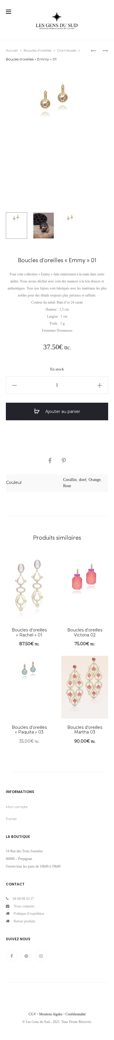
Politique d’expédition (29, 914)
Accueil (12, 50)
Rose (67, 486)
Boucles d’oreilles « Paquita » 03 (29, 730)
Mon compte (16, 806)
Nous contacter (24, 906)
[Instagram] (41, 956)
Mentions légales (51, 1014)
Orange (95, 479)
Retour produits (24, 921)
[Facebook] (12, 956)
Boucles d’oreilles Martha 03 (84, 730)
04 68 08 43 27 (23, 899)
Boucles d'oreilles (37, 50)
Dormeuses (66, 50)
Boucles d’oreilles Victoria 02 (84, 632)
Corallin (70, 479)
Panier (11, 819)
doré (82, 479)
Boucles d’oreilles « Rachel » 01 (29, 632)
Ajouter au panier (62, 411)
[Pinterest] (26, 956)
